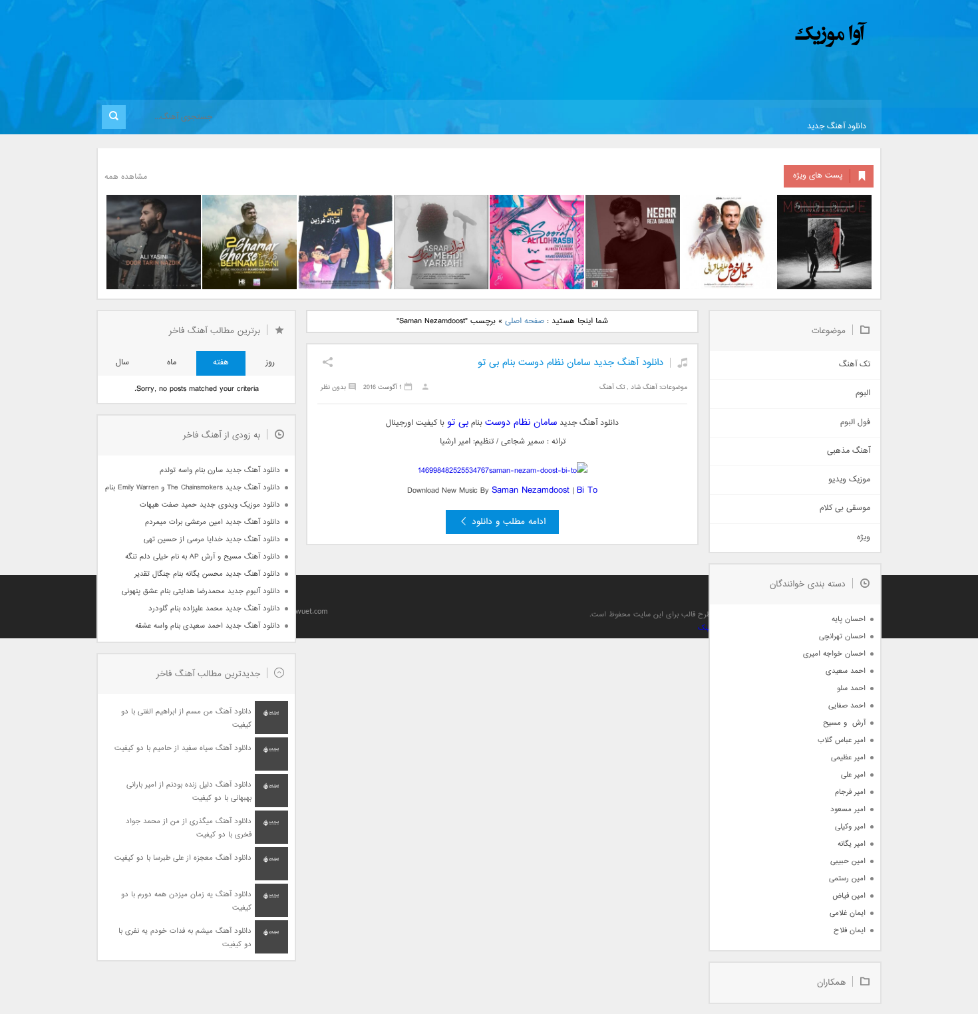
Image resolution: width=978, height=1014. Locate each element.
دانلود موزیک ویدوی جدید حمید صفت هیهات (210, 505)
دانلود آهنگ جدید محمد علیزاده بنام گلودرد (214, 608)
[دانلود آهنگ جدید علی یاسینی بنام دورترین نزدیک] (153, 242)
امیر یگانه (852, 844)
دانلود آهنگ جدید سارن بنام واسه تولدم (220, 470)
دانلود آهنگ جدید (836, 127)
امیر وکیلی (850, 827)
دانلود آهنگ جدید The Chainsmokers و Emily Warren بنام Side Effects (192, 487)
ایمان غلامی (848, 913)
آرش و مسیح (844, 723)
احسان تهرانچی (842, 636)
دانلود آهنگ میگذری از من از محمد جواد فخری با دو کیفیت (188, 828)
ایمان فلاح (850, 930)
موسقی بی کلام (845, 508)
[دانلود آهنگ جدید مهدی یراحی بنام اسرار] (441, 242)
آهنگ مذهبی (848, 451)
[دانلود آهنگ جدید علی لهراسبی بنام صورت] (537, 242)
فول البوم (855, 423)
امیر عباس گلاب (842, 740)
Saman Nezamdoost (531, 490)
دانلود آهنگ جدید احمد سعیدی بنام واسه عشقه (207, 626)
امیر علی (853, 775)
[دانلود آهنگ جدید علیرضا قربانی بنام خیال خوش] (728, 242)
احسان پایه (849, 619)
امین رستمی (847, 878)
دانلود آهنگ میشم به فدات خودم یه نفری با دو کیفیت (184, 938)
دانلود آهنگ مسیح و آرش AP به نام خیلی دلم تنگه (202, 557)
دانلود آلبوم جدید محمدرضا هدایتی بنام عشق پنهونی (201, 591)
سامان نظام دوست (521, 422)
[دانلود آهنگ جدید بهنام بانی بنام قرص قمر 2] (249, 242)
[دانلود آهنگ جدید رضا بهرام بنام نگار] (632, 242)
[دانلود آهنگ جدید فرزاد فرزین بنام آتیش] (345, 242)
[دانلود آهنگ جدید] (721, 35)
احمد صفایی (847, 705)
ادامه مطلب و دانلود (509, 522)
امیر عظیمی (848, 757)
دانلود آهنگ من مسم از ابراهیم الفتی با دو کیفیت (186, 718)
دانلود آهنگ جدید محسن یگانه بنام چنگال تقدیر (207, 574)
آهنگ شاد (644, 387)
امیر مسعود (848, 809)
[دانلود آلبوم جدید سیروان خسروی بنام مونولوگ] (824, 242)
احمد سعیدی (846, 671)
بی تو (457, 422)
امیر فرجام (850, 792)
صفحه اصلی (524, 321)
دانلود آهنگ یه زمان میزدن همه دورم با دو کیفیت (186, 901)
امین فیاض (849, 896)
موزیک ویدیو (849, 480)
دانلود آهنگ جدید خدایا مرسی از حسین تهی (212, 539)
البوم (863, 393)
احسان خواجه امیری (834, 654)
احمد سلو (851, 688)
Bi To (587, 490)
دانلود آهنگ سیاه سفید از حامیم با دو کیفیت (182, 748)
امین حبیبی (848, 861)
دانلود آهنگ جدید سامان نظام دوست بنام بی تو (570, 362)
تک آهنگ (612, 387)
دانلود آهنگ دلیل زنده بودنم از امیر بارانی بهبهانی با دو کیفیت (188, 792)
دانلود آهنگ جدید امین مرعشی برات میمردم (212, 522)
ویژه (863, 538)
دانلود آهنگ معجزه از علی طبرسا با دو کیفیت (182, 858)
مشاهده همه (125, 177)
